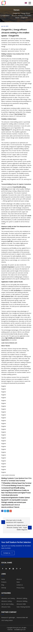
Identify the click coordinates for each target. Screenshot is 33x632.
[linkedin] (6, 568)
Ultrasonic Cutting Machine (6, 601)
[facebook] (2, 568)
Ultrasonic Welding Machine (22, 601)
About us (19, 579)
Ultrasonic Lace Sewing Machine (8, 598)
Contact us (6, 553)
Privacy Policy (20, 588)
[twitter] (9, 568)
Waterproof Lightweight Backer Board (8, 618)
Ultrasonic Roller (21, 604)
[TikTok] (20, 568)
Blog (2, 585)
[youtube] (13, 568)
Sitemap (3, 588)
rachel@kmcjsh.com (20, 629)
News (7, 15)
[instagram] (16, 568)
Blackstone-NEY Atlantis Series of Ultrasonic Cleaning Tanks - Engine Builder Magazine (17, 527)
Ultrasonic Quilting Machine (22, 598)
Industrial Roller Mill (22, 617)
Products (3, 582)
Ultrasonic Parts (5, 607)
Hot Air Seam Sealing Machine (7, 604)
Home (3, 15)
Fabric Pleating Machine (23, 607)
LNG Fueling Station (7, 620)
